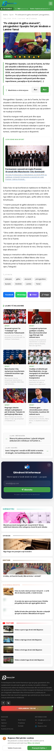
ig (8, 703)
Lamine (28, 284)
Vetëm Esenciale (14, 748)
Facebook (9, 295)
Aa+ (45, 89)
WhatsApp (21, 295)
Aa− (36, 89)
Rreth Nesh (22, 720)
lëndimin (18, 284)
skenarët (27, 279)
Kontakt (20, 726)
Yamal (38, 284)
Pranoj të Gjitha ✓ (39, 748)
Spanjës (8, 284)
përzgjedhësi (41, 279)
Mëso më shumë (34, 743)
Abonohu (28, 490)
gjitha (18, 279)
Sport (11, 15)
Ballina (5, 15)
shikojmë (8, 279)
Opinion (4, 723)
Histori (3, 726)
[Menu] (50, 3)
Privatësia (21, 723)
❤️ (15, 57)
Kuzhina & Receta (7, 729)
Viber (34, 295)
